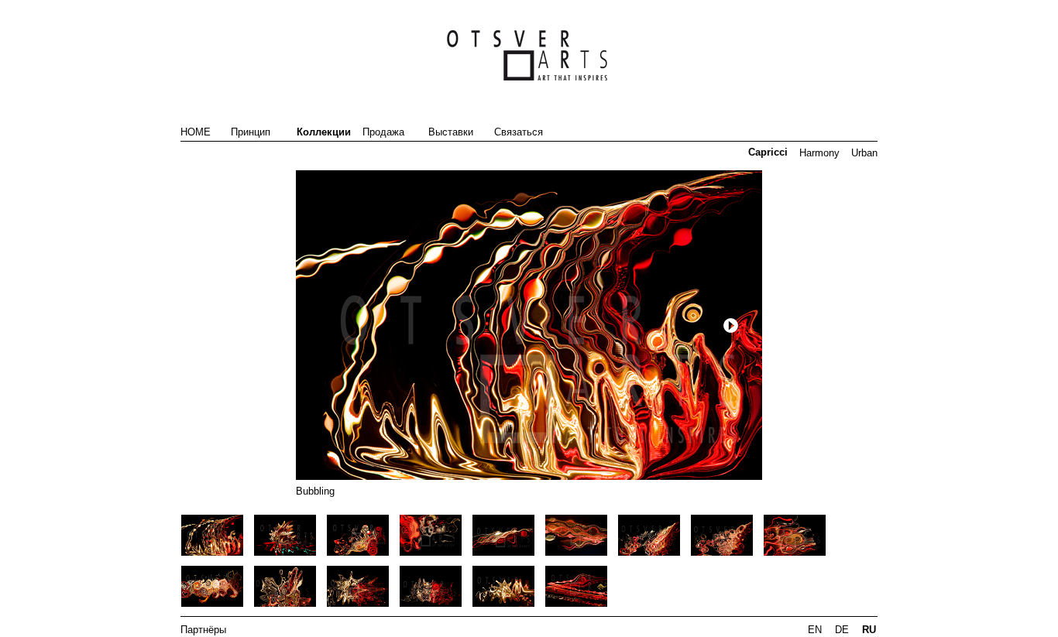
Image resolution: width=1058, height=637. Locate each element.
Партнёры (203, 629)
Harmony (819, 153)
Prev (288, 325)
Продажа (383, 132)
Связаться (518, 132)
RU (869, 629)
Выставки (450, 132)
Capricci (768, 152)
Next (731, 325)
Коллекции (324, 132)
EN (815, 629)
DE (842, 629)
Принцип (250, 132)
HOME (195, 132)
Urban (864, 153)
